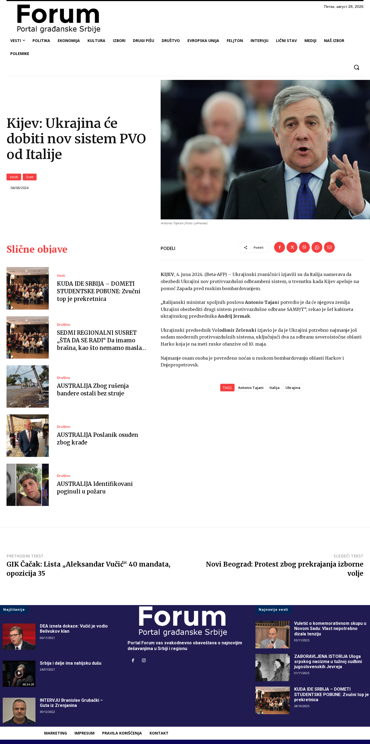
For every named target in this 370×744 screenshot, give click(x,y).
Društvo (63, 324)
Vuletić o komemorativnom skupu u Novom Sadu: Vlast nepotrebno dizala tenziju (330, 628)
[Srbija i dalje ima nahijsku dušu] (19, 674)
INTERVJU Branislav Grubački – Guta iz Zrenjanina (71, 703)
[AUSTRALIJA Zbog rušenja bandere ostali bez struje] (28, 386)
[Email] (329, 247)
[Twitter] (292, 247)
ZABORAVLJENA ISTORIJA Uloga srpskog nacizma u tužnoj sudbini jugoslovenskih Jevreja (328, 661)
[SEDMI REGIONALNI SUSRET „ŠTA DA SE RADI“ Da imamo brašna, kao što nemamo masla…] (28, 337)
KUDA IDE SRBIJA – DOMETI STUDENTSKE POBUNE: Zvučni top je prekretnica (98, 291)
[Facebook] (279, 247)
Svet (29, 176)
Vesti (14, 176)
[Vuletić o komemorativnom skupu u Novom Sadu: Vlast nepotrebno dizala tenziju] (272, 634)
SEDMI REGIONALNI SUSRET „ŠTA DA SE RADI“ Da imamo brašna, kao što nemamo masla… (101, 340)
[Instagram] (143, 660)
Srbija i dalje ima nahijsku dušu (70, 663)
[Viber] (304, 247)
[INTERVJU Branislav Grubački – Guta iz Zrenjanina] (19, 711)
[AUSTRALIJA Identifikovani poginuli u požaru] (28, 485)
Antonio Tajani (251, 387)
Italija (275, 387)
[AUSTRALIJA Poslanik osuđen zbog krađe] (28, 435)
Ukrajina (292, 387)
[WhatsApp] (316, 247)
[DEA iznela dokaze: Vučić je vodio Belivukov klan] (19, 636)
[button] (356, 67)
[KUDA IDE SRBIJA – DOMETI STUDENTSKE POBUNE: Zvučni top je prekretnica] (28, 288)
